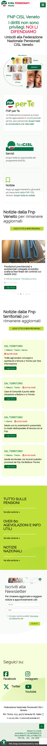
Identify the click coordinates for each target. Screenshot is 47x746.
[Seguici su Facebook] (5, 676)
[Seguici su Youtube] (28, 689)
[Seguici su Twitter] (6, 689)
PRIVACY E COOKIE (34, 731)
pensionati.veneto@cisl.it (30, 718)
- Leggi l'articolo (10, 287)
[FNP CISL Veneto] (23, 3)
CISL (28, 738)
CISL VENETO (36, 738)
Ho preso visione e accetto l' (23, 617)
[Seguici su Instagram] (27, 676)
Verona (24, 350)
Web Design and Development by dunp (23, 744)
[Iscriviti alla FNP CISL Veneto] (23, 72)
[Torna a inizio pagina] (41, 726)
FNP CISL (21, 738)
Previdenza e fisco (29, 279)
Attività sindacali (13, 279)
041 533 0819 (13, 718)
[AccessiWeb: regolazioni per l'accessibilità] (4, 742)
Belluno (9, 350)
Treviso (17, 350)
